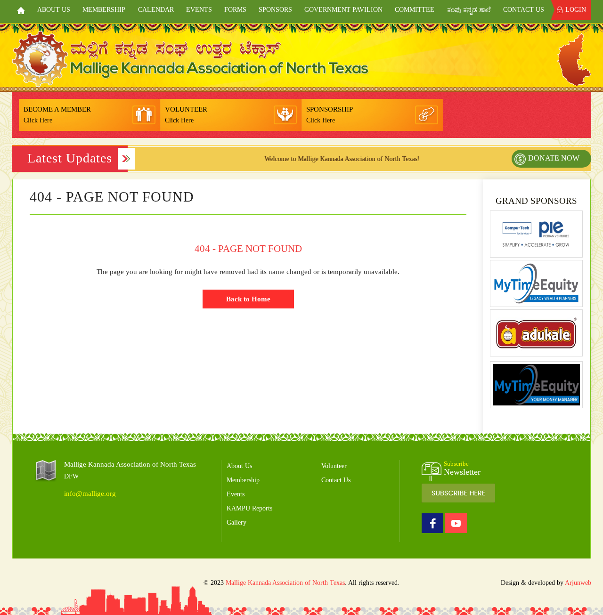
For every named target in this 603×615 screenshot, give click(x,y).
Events (199, 9)
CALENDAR (156, 9)
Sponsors (275, 9)
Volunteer (334, 465)
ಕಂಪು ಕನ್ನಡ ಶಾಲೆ (469, 10)
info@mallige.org (90, 493)
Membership (103, 9)
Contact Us (523, 9)
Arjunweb (578, 582)
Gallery (236, 522)
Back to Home (248, 299)
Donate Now (553, 158)
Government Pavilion (343, 9)
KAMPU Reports (249, 508)
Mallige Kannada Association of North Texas (285, 582)
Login (575, 9)
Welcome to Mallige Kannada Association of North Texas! (327, 158)
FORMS (235, 9)
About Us (53, 9)
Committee (414, 9)
